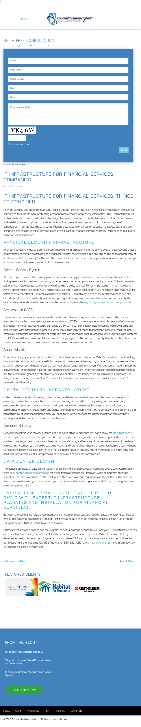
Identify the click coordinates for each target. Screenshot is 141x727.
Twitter (128, 711)
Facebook (121, 711)
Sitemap (63, 719)
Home (6, 711)
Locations (60, 711)
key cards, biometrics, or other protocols (107, 302)
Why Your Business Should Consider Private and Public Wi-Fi (28, 662)
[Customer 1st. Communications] (70, 19)
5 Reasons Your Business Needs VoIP (25, 651)
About (18, 711)
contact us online (96, 542)
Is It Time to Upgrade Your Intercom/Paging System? (28, 674)
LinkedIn (134, 711)
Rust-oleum (87, 586)
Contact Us (76, 711)
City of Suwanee (120, 586)
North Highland (21, 586)
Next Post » (128, 561)
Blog (47, 711)
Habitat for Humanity (54, 586)
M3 (21, 607)
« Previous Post (15, 561)
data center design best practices (29, 473)
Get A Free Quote (24, 690)
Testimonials (33, 711)
